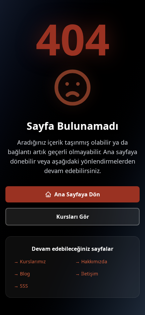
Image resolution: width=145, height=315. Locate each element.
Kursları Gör (72, 216)
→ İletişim (86, 273)
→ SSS (21, 286)
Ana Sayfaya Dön (77, 194)
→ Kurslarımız (30, 261)
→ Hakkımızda (91, 261)
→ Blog (22, 273)
